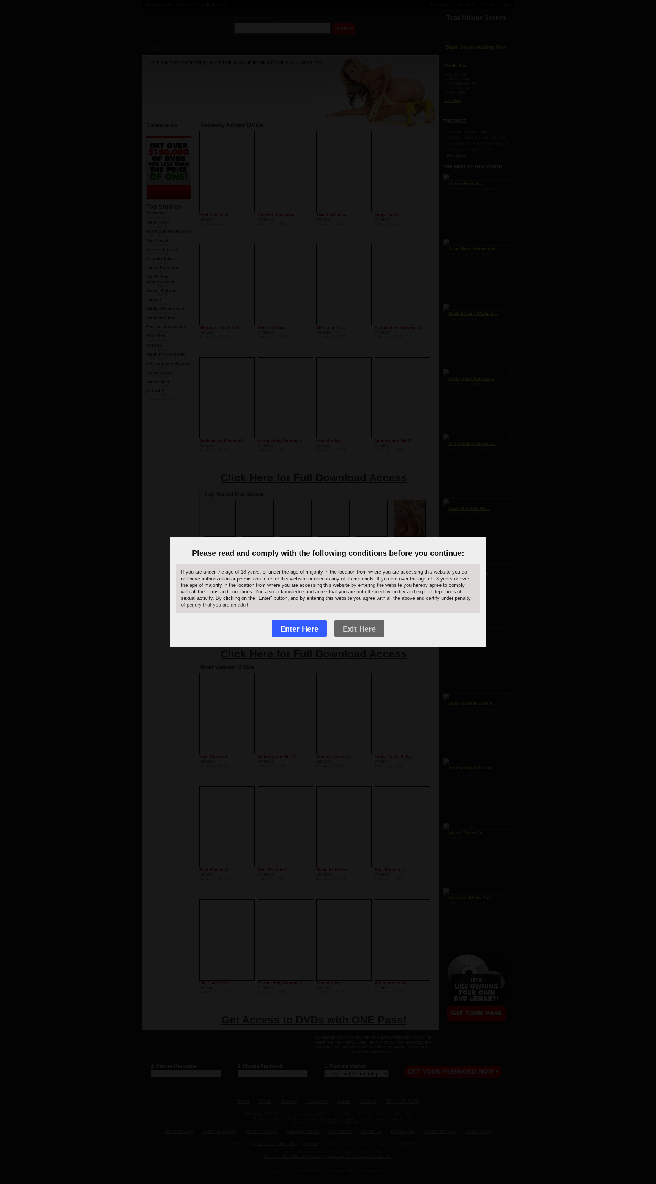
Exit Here (359, 629)
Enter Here (299, 629)
